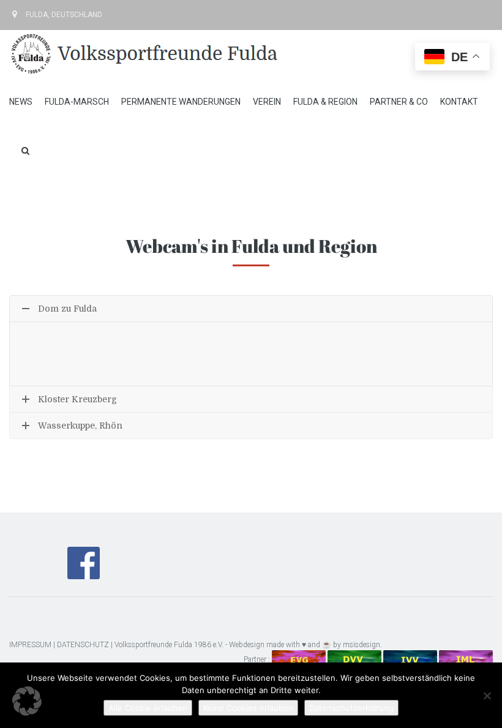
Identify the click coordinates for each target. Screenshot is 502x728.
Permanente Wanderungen (181, 102)
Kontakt (459, 102)
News (20, 102)
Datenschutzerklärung (351, 708)
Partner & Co (399, 102)
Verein (267, 102)
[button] (27, 701)
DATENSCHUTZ (83, 644)
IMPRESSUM (30, 644)
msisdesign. (362, 644)
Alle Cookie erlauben (147, 708)
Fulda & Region (325, 102)
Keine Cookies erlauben (248, 708)
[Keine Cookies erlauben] (487, 695)
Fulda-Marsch (77, 102)
